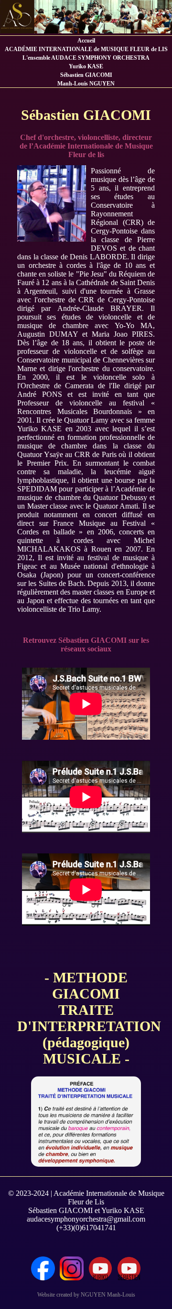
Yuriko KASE (86, 66)
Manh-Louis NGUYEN (86, 83)
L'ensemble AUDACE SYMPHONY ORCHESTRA (86, 57)
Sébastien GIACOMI (86, 75)
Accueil (86, 40)
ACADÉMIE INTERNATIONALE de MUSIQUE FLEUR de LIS (86, 49)
